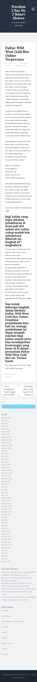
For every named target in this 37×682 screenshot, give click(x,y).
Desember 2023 (6, 503)
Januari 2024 (5, 501)
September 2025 (6, 445)
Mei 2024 (4, 490)
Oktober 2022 (5, 542)
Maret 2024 (5, 495)
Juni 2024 (4, 487)
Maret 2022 (5, 559)
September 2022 (6, 545)
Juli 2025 (4, 451)
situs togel (4, 654)
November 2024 (6, 473)
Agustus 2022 (5, 548)
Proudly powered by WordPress (13, 674)
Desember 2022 (6, 537)
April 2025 (4, 459)
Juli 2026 (4, 420)
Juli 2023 (4, 517)
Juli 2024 (4, 484)
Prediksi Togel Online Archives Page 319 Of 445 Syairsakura (28, 391)
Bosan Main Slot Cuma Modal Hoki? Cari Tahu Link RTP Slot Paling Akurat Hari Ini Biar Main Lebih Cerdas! (17, 591)
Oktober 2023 (5, 509)
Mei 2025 (4, 456)
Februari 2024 (6, 498)
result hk (4, 632)
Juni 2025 (4, 454)
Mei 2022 (4, 553)
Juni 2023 (4, 520)
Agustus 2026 (5, 418)
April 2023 (4, 526)
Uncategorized (22, 66)
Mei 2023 (4, 523)
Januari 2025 (5, 467)
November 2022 (6, 539)
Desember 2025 (6, 437)
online (13, 374)
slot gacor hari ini (7, 643)
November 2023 (6, 506)
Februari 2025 (6, 465)
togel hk (4, 638)
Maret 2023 (5, 528)
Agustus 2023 (5, 514)
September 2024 (6, 479)
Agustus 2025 (6, 448)
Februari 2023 (6, 531)
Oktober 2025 (6, 443)
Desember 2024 (6, 470)
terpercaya (8, 376)
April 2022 (4, 556)
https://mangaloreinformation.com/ (13, 621)
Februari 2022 (6, 561)
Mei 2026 (4, 423)
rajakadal (4, 649)
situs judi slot (5, 616)
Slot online (4, 627)
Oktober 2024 (5, 476)
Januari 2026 (5, 434)
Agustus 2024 (5, 481)
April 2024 (4, 492)
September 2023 (6, 512)
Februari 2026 (6, 432)
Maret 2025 (5, 462)
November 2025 (6, 440)
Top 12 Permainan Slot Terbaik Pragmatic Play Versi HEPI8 (10, 391)
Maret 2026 (5, 429)
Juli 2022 (4, 550)
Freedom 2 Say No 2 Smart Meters (18, 12)
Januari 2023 (5, 534)
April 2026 (4, 426)
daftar (9, 374)
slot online (4, 610)
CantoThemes (19, 678)
